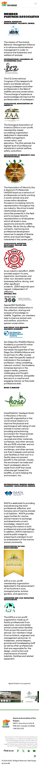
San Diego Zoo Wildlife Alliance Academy (16, 328)
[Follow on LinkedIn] (28, 751)
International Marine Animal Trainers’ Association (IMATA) (19, 485)
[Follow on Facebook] (18, 751)
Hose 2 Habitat (11, 387)
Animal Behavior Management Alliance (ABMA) (19, 22)
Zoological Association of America (18, 104)
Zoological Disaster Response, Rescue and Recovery (15, 245)
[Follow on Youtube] (34, 751)
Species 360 (10, 294)
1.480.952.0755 (18, 728)
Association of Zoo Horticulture (14, 547)
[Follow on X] (23, 751)
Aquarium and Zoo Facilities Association (19, 599)
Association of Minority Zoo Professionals (19, 156)
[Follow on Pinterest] (35, 756)
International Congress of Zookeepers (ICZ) (18, 60)
